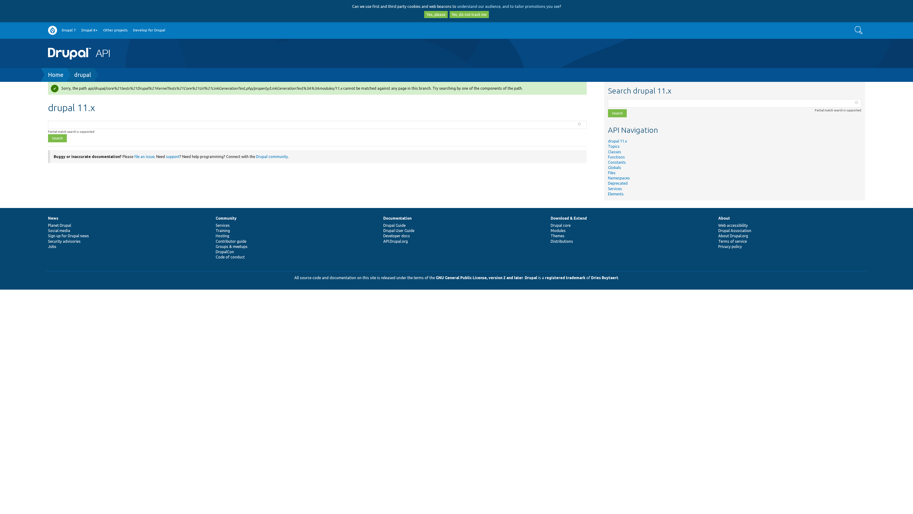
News (53, 218)
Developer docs (396, 236)
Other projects (115, 30)
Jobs (52, 246)
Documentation (397, 218)
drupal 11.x (617, 141)
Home (55, 75)
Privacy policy (730, 246)
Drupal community (272, 156)
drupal (82, 75)
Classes (614, 152)
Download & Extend (569, 218)
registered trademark (565, 278)
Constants (617, 162)
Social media (59, 230)
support (173, 156)
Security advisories (64, 241)
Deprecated (618, 183)
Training (223, 230)
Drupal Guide (394, 225)
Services (615, 189)
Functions (616, 157)
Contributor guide (231, 241)
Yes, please (436, 14)
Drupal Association (734, 230)
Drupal (531, 278)
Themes (557, 236)
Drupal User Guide (398, 230)
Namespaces (619, 178)
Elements (616, 194)
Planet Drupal (59, 225)
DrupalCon (225, 252)
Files (612, 173)
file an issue (144, 156)
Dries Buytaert (604, 278)
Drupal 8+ (89, 30)
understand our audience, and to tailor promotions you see (508, 6)
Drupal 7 (69, 30)
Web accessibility (733, 225)
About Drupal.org (733, 236)
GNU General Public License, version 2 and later (479, 278)
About (724, 218)
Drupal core (561, 225)
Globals (614, 167)
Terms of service (732, 241)
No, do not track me (469, 14)
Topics (614, 146)
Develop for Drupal (149, 30)
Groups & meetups (232, 246)
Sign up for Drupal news (68, 236)
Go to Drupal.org (52, 30)
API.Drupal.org (395, 241)
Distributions (562, 241)
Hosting (222, 236)
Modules (558, 230)
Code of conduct (230, 257)
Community (226, 218)
